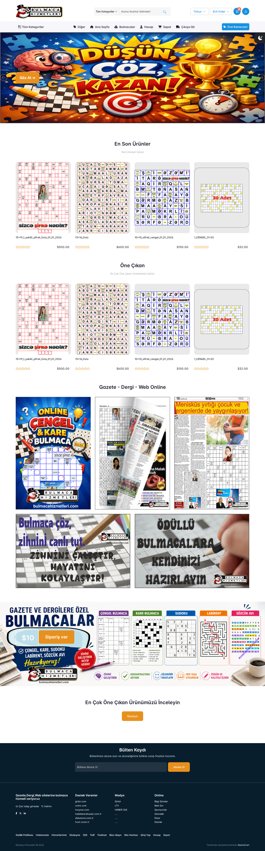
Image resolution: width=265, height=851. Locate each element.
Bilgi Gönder (161, 803)
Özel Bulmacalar (237, 26)
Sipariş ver (56, 638)
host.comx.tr (82, 823)
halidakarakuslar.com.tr (88, 815)
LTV (117, 807)
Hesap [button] (148, 27)
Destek (158, 823)
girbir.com (80, 803)
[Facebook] (16, 815)
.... (116, 815)
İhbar (157, 819)
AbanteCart (243, 846)
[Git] (164, 12)
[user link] (245, 11)
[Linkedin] (25, 815)
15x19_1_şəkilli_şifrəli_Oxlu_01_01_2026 (38, 238)
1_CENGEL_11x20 (204, 238)
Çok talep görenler (28, 807)
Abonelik (159, 815)
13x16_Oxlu (81, 238)
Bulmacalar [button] (127, 27)
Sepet (166, 27)
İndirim (48, 807)
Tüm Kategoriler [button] (33, 27)
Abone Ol (178, 768)
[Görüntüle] (19, 229)
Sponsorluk (160, 811)
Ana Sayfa (101, 27)
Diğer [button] (81, 27)
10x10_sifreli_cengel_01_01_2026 (154, 238)
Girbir (118, 803)
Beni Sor (159, 807)
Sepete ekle (59, 229)
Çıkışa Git (188, 27)
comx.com (81, 807)
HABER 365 (121, 811)
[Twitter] (20, 815)
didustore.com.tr (84, 819)
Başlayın (132, 717)
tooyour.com (82, 811)
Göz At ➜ (27, 78)
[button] (237, 11)
